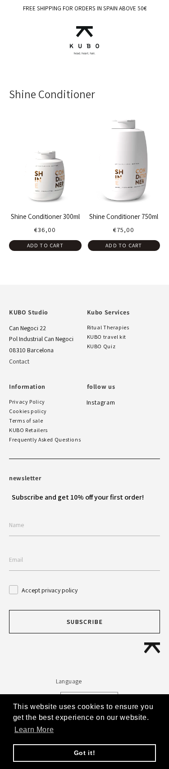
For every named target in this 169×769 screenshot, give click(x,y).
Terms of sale (26, 420)
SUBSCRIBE (85, 622)
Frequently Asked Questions (45, 439)
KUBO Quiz (101, 346)
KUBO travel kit (106, 336)
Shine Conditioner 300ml (45, 216)
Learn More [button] (34, 729)
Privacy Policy (27, 401)
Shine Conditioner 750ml (123, 216)
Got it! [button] (84, 752)
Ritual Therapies (108, 327)
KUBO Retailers (28, 430)
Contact (19, 361)
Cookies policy (28, 411)
